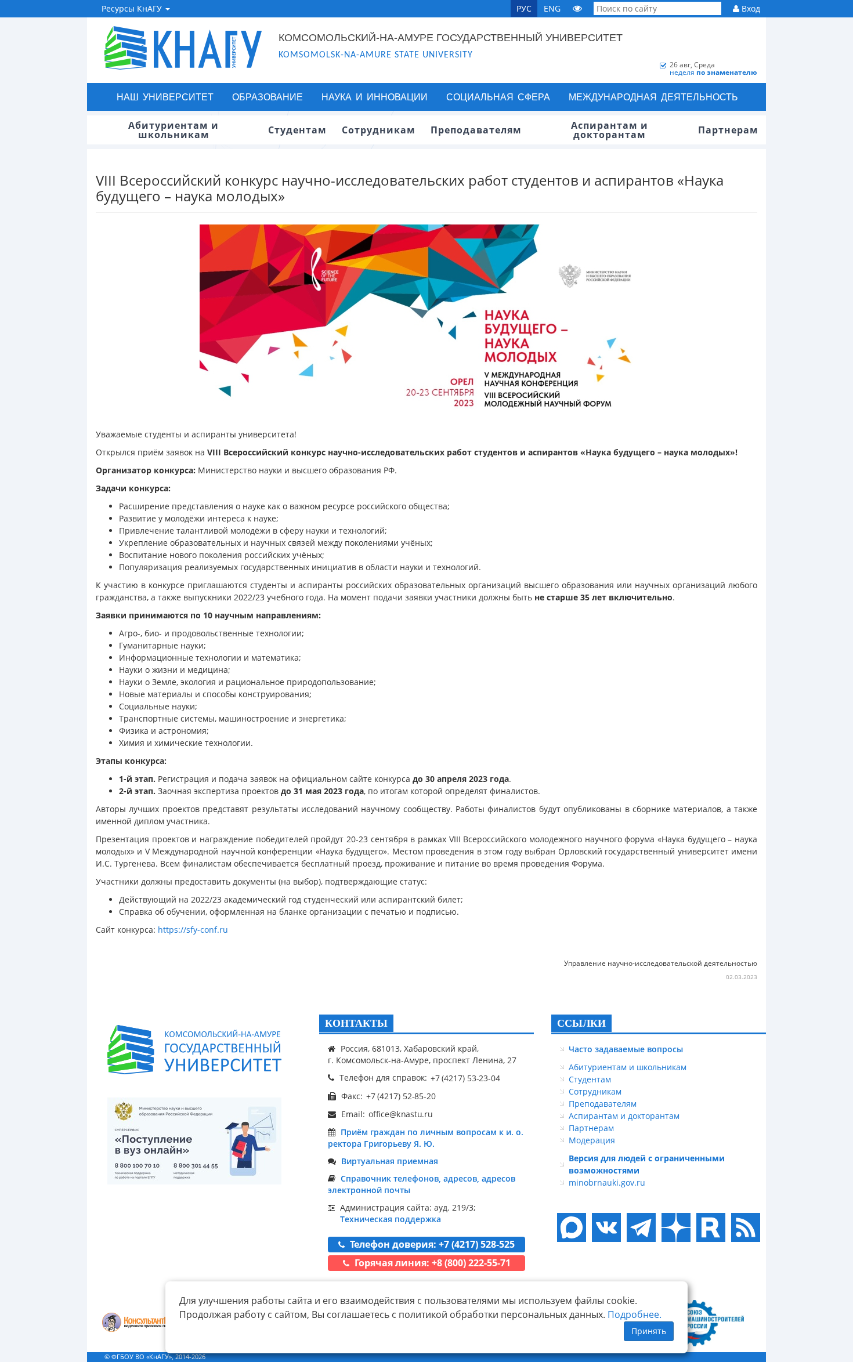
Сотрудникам (595, 1091)
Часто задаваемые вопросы (626, 1049)
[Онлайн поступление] (194, 1140)
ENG (552, 8)
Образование (267, 96)
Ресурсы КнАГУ (133, 8)
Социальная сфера (498, 96)
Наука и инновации (374, 96)
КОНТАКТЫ (356, 1023)
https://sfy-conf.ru (193, 929)
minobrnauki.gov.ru (607, 1182)
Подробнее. (635, 1314)
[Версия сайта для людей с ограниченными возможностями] (577, 8)
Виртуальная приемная (389, 1161)
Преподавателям (603, 1103)
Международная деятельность (653, 96)
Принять (648, 1330)
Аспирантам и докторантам (624, 1115)
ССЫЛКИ (581, 1023)
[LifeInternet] (743, 1356)
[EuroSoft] (142, 1323)
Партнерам (591, 1127)
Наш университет (165, 96)
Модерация (592, 1140)
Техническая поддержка (390, 1219)
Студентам (590, 1079)
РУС (524, 8)
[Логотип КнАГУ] (194, 1049)
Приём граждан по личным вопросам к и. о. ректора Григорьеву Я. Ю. (425, 1137)
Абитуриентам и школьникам (627, 1067)
